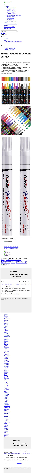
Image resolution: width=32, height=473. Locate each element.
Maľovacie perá (11, 7)
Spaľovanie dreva (11, 21)
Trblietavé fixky (11, 13)
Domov (6, 4)
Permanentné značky (21, 263)
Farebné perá (15, 261)
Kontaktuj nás (7, 28)
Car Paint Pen (10, 18)
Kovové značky (11, 10)
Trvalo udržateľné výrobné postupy (13, 41)
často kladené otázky (9, 27)
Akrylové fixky (11, 9)
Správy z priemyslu (9, 49)
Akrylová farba (11, 19)
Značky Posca (23, 261)
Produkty (6, 6)
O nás (5, 22)
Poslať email (4, 266)
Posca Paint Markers (6, 261)
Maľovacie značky (5, 263)
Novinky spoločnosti (9, 48)
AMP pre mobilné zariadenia (13, 260)
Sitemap (3, 260)
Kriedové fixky (11, 12)
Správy (6, 25)
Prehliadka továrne (12, 24)
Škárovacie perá (11, 16)
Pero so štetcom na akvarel (14, 15)
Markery (13, 263)
